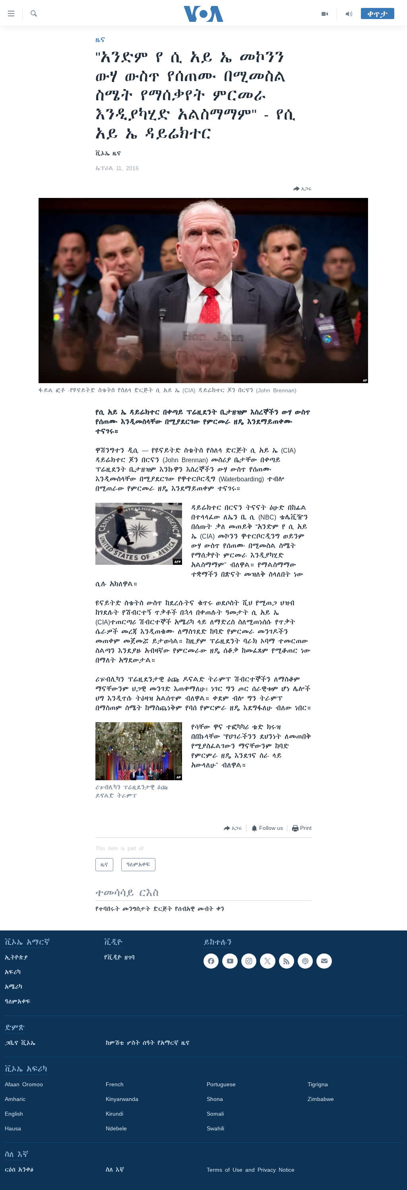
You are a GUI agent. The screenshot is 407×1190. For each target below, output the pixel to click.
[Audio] (349, 14)
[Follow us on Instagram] (248, 961)
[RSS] (286, 961)
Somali (215, 1113)
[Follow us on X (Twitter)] (267, 961)
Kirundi (114, 1113)
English (14, 1113)
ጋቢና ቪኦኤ (20, 1043)
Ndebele (116, 1128)
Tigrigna (318, 1084)
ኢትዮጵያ (16, 957)
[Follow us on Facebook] (211, 961)
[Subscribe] (323, 961)
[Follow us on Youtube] (229, 961)
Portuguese (221, 1084)
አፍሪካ (13, 972)
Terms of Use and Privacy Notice (251, 1169)
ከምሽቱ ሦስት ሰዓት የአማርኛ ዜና (148, 1043)
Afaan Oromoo (24, 1084)
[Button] (302, 189)
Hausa (13, 1128)
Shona (215, 1099)
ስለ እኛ (115, 1169)
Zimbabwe (321, 1099)
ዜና (100, 40)
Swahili (215, 1128)
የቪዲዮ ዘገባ (119, 957)
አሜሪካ (13, 986)
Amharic (15, 1099)
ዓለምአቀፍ (18, 1001)
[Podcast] (305, 961)
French (115, 1084)
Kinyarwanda (122, 1099)
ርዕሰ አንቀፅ (19, 1169)
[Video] (325, 14)
